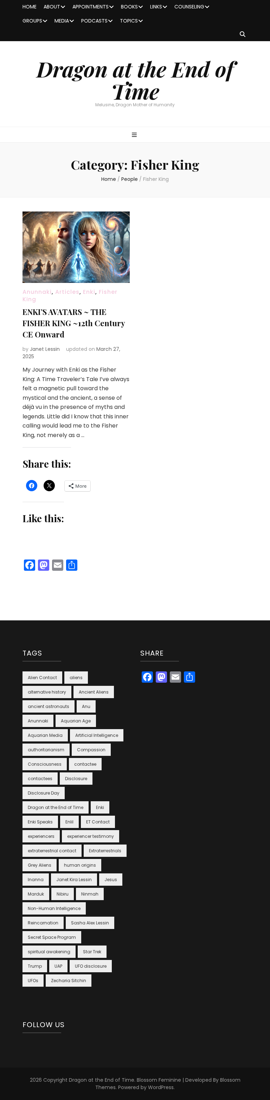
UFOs (33, 981)
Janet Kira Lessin (74, 880)
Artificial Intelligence (96, 735)
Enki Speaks (40, 822)
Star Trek (92, 952)
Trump (35, 966)
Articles (67, 292)
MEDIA (61, 20)
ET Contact (98, 822)
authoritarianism (46, 750)
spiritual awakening (49, 952)
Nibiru (63, 894)
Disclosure (76, 779)
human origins (80, 865)
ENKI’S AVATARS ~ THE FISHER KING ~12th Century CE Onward (73, 323)
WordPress (161, 1087)
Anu (86, 706)
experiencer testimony (90, 836)
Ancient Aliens (94, 692)
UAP (58, 966)
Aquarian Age (76, 721)
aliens (76, 678)
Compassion (91, 750)
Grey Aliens (39, 865)
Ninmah (89, 894)
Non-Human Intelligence (54, 908)
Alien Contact (42, 678)
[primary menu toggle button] (135, 135)
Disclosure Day (43, 793)
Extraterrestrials (105, 851)
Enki (89, 292)
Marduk (36, 894)
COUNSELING (189, 6)
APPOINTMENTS (90, 6)
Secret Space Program (52, 937)
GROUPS (32, 20)
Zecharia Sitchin (68, 981)
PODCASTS (94, 20)
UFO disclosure (91, 966)
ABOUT (52, 6)
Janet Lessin (45, 349)
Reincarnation (43, 923)
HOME (29, 6)
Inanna (36, 880)
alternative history (47, 692)
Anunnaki (37, 292)
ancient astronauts (48, 706)
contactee (85, 764)
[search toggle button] (242, 34)
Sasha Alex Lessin (90, 923)
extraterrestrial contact (52, 851)
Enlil (69, 822)
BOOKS (129, 6)
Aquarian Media (45, 735)
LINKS (156, 6)
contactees (40, 779)
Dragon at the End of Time (135, 80)
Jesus (110, 880)
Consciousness (45, 764)
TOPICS (129, 20)
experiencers (41, 836)
